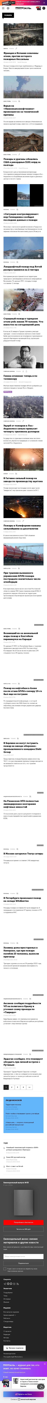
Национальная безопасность (12, 796)
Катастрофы (7, 101)
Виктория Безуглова (11, 1116)
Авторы (6, 1338)
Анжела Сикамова (11, 1169)
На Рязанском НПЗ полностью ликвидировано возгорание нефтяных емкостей (21, 804)
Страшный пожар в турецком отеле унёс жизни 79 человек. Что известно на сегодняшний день (23, 321)
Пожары (11, 48)
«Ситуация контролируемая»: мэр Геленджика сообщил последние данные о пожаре (21, 217)
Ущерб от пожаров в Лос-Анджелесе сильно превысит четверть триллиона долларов (21, 428)
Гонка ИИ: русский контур (15, 1157)
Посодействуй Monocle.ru (13, 1357)
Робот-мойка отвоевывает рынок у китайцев (22, 1114)
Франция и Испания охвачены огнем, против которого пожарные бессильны (20, 56)
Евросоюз (6, 738)
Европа (5, 48)
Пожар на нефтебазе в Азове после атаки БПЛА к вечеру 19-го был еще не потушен (22, 691)
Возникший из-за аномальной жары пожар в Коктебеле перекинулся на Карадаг (20, 636)
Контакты (6, 1341)
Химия (5, 473)
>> (29, 1087)
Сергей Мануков (22, 62)
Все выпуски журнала (11, 1312)
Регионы (6, 209)
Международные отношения (12, 1054)
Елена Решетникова (11, 1159)
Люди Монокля (14, 1100)
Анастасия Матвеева (11, 1107)
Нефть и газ (6, 568)
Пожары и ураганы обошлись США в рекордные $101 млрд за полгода (21, 162)
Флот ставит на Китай (14, 1166)
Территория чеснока (13, 1105)
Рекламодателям (9, 1354)
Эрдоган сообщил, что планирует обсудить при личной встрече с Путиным (23, 1061)
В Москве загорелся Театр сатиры (23, 853)
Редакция (6, 1334)
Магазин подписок (16, 1348)
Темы (5, 1296)
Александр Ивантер (11, 1127)
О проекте (7, 1331)
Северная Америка (9, 371)
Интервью (7, 1299)
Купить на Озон (25, 1394)
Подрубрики (7, 1293)
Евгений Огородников (25, 382)
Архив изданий (8, 1315)
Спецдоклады (8, 1321)
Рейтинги (6, 1318)
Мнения (6, 1302)
